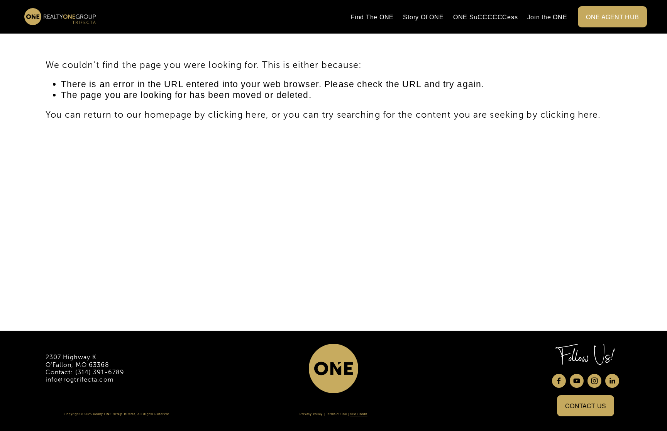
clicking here (237, 114)
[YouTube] (577, 381)
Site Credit (358, 414)
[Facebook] (559, 381)
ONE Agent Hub (612, 16)
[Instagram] (594, 381)
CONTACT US (585, 405)
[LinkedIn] (612, 381)
